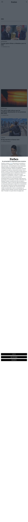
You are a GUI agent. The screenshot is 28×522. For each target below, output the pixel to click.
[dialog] (14, 339)
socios (11, 163)
